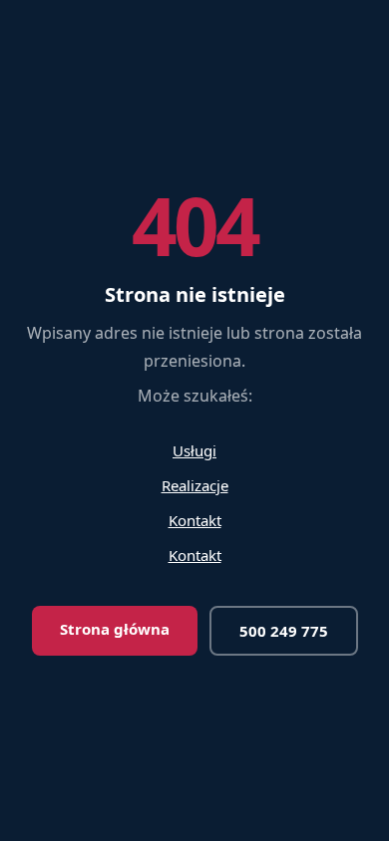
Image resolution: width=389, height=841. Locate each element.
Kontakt (195, 520)
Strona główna (115, 629)
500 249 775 (283, 631)
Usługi (194, 450)
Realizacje (195, 485)
